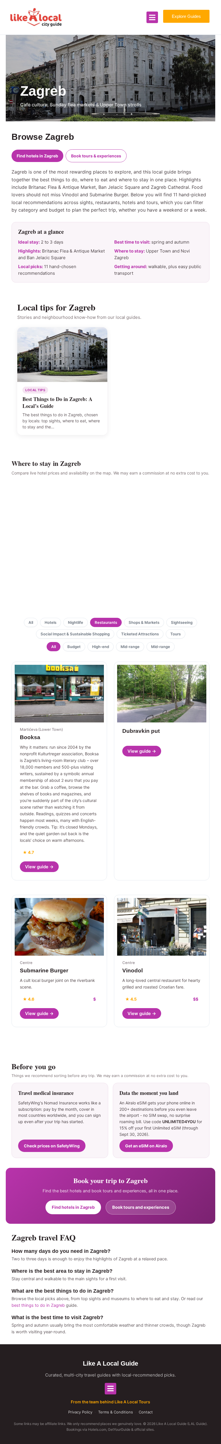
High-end (100, 646)
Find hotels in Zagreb (37, 155)
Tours (175, 634)
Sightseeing (182, 622)
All (30, 622)
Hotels (50, 622)
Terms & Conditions (115, 1412)
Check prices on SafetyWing (52, 1145)
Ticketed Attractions (140, 634)
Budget (74, 646)
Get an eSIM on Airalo (146, 1145)
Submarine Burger (44, 970)
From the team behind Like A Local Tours (110, 1401)
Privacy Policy (80, 1412)
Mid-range (130, 646)
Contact (146, 1412)
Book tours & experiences (96, 155)
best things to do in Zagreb (38, 1305)
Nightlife (75, 622)
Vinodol (132, 970)
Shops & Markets (144, 622)
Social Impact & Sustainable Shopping (75, 634)
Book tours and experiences (140, 1207)
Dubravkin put (141, 731)
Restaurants (106, 622)
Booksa (30, 737)
